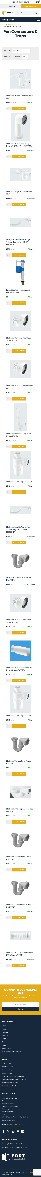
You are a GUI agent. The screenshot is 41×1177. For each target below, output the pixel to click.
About (4, 1029)
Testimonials (6, 1048)
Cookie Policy (7, 1073)
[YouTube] (18, 1131)
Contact (5, 1035)
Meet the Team (7, 1067)
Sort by (7, 51)
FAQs (4, 1026)
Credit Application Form (10, 1086)
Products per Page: (12, 57)
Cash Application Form (10, 1083)
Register (5, 1042)
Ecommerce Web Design (29, 1172)
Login (4, 1039)
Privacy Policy (7, 1070)
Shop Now (8, 19)
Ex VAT (26, 2)
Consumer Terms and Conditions (14, 1079)
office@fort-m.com (13, 1125)
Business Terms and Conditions (13, 1076)
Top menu (9, 6)
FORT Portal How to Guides (11, 1052)
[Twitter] (8, 1131)
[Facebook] (3, 1131)
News (4, 1045)
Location (5, 1032)
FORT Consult (6, 1063)
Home (4, 25)
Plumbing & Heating (14, 25)
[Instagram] (13, 1131)
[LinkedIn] (22, 1131)
